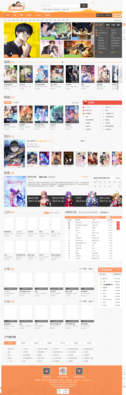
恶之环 (41, 255)
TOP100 (62, 343)
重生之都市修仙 (39, 125)
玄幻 (9, 20)
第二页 (64, 62)
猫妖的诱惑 (32, 177)
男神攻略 (115, 166)
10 (110, 186)
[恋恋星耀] (103, 74)
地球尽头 (113, 30)
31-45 (118, 217)
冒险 (38, 20)
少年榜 (84, 269)
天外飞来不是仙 (57, 358)
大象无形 (113, 33)
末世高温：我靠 (115, 38)
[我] (124, 24)
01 (120, 186)
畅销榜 (49, 343)
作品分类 (118, 20)
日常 (50, 20)
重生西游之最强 (115, 40)
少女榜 (84, 301)
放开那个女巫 (65, 9)
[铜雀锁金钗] (9, 223)
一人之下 (100, 30)
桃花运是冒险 (8, 84)
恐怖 (17, 20)
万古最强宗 (86, 355)
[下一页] (59, 213)
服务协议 (55, 380)
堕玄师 (114, 84)
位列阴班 (68, 84)
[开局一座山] (57, 74)
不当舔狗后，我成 (88, 358)
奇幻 (34, 20)
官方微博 (49, 380)
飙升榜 (23, 343)
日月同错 (44, 9)
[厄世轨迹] (26, 74)
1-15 (108, 217)
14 (120, 182)
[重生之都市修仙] (41, 114)
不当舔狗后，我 (109, 113)
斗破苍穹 (112, 52)
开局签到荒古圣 (102, 33)
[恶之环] (44, 246)
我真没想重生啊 (115, 43)
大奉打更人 (108, 129)
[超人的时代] (14, 153)
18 (100, 182)
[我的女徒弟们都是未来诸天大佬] (93, 158)
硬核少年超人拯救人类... (33, 146)
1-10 (46, 212)
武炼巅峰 (22, 125)
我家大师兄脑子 (115, 45)
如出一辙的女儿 (68, 166)
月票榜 (10, 343)
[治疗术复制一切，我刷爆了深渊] (56, 158)
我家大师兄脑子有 (55, 324)
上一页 (62, 62)
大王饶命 (100, 52)
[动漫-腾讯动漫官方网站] (20, 6)
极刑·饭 (40, 361)
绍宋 (99, 35)
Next (120, 77)
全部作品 (8, 102)
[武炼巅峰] (26, 114)
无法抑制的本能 (39, 84)
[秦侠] (87, 74)
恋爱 (5, 20)
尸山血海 (25, 349)
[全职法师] (72, 114)
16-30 (113, 217)
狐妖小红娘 (101, 43)
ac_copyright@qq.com (86, 380)
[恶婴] (56, 223)
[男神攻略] (117, 158)
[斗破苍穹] (56, 114)
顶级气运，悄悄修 (43, 349)
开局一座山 (53, 84)
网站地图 (37, 380)
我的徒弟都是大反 (27, 358)
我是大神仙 (11, 349)
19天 (112, 48)
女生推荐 (16, 102)
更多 (83, 141)
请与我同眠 (84, 324)
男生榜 (76, 343)
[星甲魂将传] (87, 281)
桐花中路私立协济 (58, 352)
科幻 (26, 20)
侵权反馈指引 (68, 380)
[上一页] (43, 213)
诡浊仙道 (70, 355)
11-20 (51, 212)
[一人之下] (21, 223)
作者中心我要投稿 (105, 15)
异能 (13, 20)
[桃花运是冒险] (10, 74)
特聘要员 (70, 361)
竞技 (55, 20)
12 (100, 186)
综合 (118, 25)
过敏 (9, 355)
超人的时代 (31, 141)
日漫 (113, 25)
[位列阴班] (72, 74)
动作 (46, 20)
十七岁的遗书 (72, 352)
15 (115, 182)
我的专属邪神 (26, 355)
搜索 (84, 6)
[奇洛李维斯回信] (72, 313)
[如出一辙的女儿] (68, 158)
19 (95, 182)
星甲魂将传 (101, 40)
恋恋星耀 (99, 84)
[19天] (9, 246)
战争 (67, 20)
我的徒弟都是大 (102, 48)
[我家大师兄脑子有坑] (56, 246)
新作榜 (36, 343)
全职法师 (68, 125)
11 (105, 186)
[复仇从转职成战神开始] (44, 158)
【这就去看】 (60, 186)
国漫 (107, 25)
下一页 (67, 62)
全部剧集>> (118, 178)
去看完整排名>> (104, 212)
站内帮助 (43, 380)
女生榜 (89, 343)
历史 (63, 20)
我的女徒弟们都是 (73, 349)
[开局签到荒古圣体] (21, 246)
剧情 (21, 20)
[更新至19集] (43, 177)
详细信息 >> (86, 177)
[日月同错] (32, 223)
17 (105, 182)
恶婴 (112, 35)
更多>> (119, 270)
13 (95, 186)
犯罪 (42, 20)
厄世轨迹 (22, 84)
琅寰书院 (6, 125)
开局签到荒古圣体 (24, 291)
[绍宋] (44, 223)
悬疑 (30, 20)
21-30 (55, 212)
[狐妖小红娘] (32, 246)
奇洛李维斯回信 (70, 324)
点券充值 (118, 15)
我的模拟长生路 (72, 358)
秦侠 (82, 84)
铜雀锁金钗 (101, 45)
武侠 (59, 20)
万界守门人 (108, 107)
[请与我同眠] (87, 313)
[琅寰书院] (10, 114)
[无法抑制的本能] (41, 74)
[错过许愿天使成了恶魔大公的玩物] (81, 158)
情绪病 (50, 9)
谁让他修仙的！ (57, 9)
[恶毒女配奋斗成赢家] (105, 158)
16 (110, 182)
